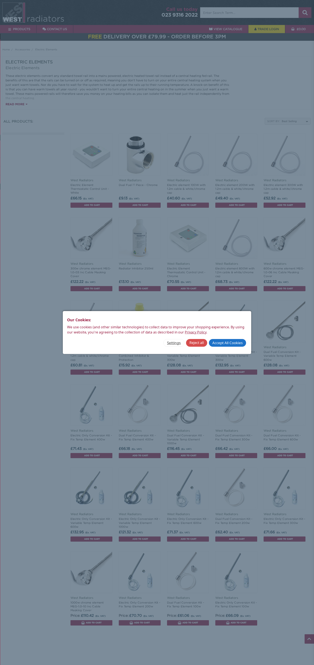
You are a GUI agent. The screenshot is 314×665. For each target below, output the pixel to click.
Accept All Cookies (227, 342)
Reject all (196, 342)
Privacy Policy (195, 332)
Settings (174, 342)
